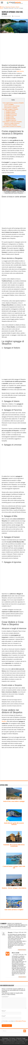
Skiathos (4, 721)
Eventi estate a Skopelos (10, 124)
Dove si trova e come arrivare (11, 106)
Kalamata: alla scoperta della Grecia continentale (14, 845)
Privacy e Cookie (23, 1040)
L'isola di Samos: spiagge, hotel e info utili (14, 867)
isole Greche (20, 71)
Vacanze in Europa (10, 7)
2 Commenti (17, 16)
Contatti (2, 1040)
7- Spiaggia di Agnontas (10, 120)
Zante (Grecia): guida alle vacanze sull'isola (14, 823)
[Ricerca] (24, 1031)
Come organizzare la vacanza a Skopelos (13, 102)
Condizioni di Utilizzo (11, 1040)
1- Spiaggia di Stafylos (10, 110)
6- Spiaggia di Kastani (9, 118)
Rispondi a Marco (22, 976)
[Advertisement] (14, 49)
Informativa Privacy (20, 1021)
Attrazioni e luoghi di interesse (11, 123)
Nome (4, 1011)
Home (2, 7)
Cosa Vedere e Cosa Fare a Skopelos (12, 121)
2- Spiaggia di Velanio (9, 112)
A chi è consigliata (8, 104)
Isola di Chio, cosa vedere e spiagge (14, 801)
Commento (5, 996)
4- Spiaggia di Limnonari (10, 115)
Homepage (5, 1038)
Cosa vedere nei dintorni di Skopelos (12, 126)
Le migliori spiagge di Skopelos (10, 109)
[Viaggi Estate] (15, 2)
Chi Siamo (12, 1038)
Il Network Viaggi (20, 1038)
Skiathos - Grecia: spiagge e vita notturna (14, 888)
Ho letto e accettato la (14, 1021)
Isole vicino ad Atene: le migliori (14, 909)
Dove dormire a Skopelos (10, 107)
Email (4, 1016)
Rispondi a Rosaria (22, 949)
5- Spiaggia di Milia (9, 117)
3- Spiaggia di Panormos (10, 113)
